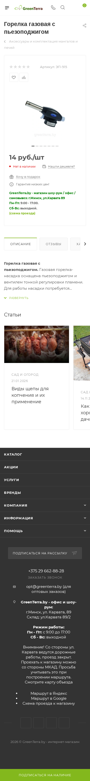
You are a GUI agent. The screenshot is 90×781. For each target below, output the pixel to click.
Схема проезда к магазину (48, 703)
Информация (18, 518)
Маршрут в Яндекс (48, 693)
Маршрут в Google (48, 698)
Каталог (13, 454)
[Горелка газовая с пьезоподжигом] (45, 115)
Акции (11, 467)
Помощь (13, 531)
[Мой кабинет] (72, 8)
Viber (64, 722)
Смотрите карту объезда (49, 682)
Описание (20, 244)
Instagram (38, 722)
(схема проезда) (22, 213)
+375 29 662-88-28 (46, 571)
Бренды (12, 493)
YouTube (51, 722)
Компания (15, 505)
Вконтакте (25, 722)
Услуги (11, 480)
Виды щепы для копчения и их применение (30, 395)
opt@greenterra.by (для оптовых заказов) (48, 589)
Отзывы (54, 244)
